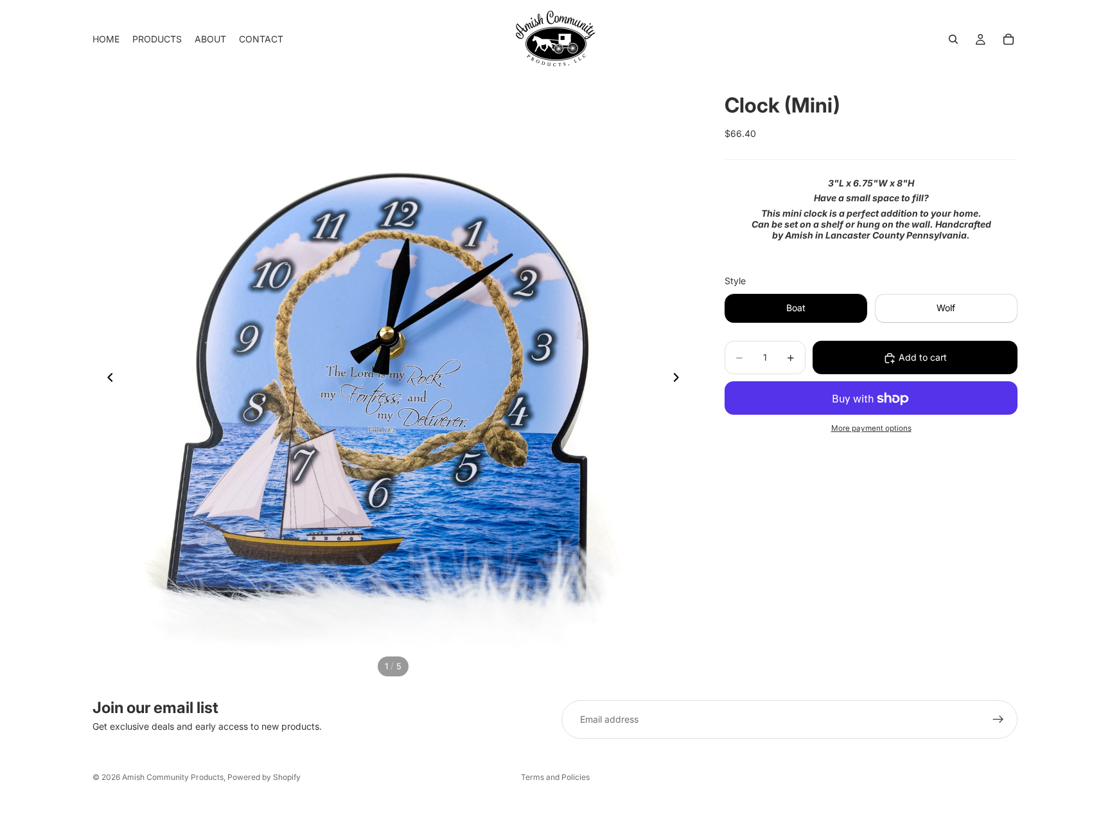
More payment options (871, 428)
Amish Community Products (173, 777)
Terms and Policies (555, 777)
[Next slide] (679, 379)
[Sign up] (998, 719)
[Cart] (1008, 39)
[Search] (953, 39)
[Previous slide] (106, 379)
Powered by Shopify (264, 777)
